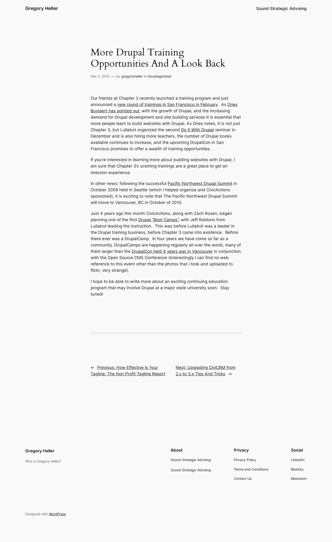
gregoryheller (132, 76)
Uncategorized (159, 76)
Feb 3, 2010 (100, 76)
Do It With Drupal (197, 129)
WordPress (57, 514)
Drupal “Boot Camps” (158, 219)
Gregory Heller (41, 8)
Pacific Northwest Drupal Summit (200, 183)
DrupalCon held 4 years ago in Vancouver (172, 251)
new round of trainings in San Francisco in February (167, 104)
